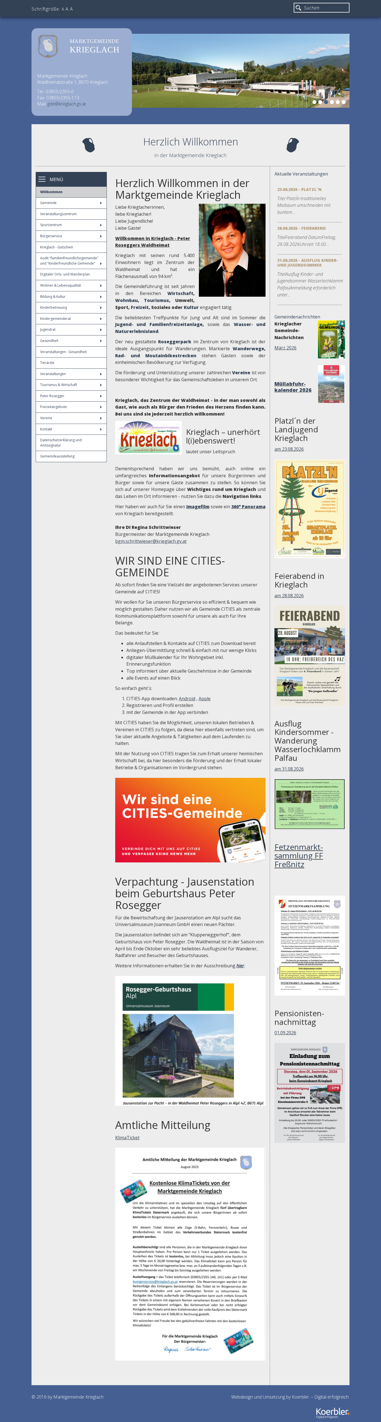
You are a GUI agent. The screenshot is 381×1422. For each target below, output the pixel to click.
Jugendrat (48, 329)
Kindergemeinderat (55, 318)
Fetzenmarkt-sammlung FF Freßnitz (298, 855)
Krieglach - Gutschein (56, 247)
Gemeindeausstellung (57, 456)
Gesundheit (49, 340)
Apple (205, 699)
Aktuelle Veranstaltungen (301, 174)
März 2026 (285, 348)
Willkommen (51, 192)
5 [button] (338, 103)
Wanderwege (248, 349)
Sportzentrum (51, 224)
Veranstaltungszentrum (58, 214)
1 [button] (315, 103)
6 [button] (344, 103)
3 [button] (327, 103)
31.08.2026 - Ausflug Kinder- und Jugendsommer (307, 263)
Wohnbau (126, 300)
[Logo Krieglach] (148, 437)
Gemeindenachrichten (297, 317)
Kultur (191, 307)
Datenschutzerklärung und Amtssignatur (61, 443)
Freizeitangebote (53, 406)
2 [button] (321, 103)
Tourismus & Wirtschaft (58, 384)
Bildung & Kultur (53, 296)
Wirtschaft (180, 293)
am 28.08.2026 (289, 596)
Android (187, 699)
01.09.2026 (285, 1033)
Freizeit (140, 307)
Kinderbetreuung (53, 307)
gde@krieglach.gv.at (66, 104)
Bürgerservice (51, 236)
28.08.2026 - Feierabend (301, 228)
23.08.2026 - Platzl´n (299, 189)
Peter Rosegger (52, 396)
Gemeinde (48, 202)
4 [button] (333, 103)
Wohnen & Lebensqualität (60, 285)
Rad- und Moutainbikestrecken (155, 355)
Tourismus (156, 300)
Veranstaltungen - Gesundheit (63, 351)
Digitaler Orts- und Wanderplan (65, 274)
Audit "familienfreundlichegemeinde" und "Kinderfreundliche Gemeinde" (69, 261)
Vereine (46, 418)
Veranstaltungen (53, 373)
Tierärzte (47, 362)
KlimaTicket (127, 1138)
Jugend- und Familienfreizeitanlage (158, 324)
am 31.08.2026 (289, 769)
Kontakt (46, 429)
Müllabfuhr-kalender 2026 (293, 386)
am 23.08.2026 (289, 449)
